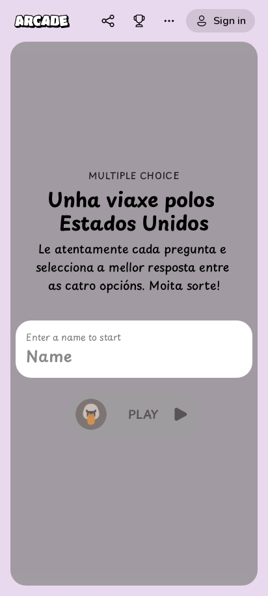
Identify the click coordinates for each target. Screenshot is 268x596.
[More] (169, 21)
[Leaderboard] (139, 21)
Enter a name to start (73, 337)
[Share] (108, 21)
